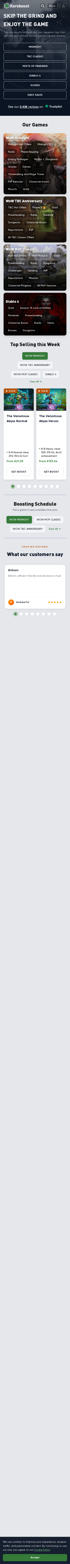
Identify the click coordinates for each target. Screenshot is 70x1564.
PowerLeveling (33, 315)
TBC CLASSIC (35, 56)
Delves (27, 166)
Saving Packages (18, 159)
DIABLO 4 (35, 75)
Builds (37, 322)
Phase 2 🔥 (39, 207)
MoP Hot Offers (17, 255)
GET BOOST (18, 471)
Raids (11, 151)
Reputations (15, 229)
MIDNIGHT (35, 46)
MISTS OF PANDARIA (35, 66)
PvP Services (15, 181)
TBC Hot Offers (17, 207)
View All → (36, 381)
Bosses (12, 330)
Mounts (12, 189)
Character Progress (19, 285)
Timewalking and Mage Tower (26, 174)
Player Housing (29, 151)
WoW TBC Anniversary (35, 365)
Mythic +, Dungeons (46, 159)
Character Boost (36, 222)
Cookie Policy (42, 1549)
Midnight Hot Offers (19, 144)
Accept (35, 1557)
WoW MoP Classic (26, 374)
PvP (31, 229)
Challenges (15, 270)
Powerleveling (16, 214)
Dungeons (14, 222)
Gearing (48, 214)
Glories (12, 166)
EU (51, 5)
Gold (26, 189)
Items (50, 322)
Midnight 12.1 (45, 144)
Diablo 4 (50, 374)
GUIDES (35, 85)
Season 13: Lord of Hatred (35, 307)
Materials (13, 315)
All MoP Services (46, 285)
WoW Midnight (35, 355)
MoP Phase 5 (40, 255)
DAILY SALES (35, 94)
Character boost (39, 181)
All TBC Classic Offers (21, 237)
